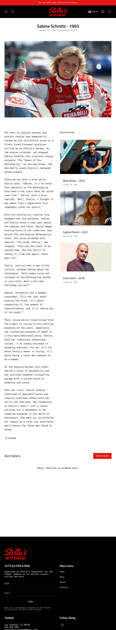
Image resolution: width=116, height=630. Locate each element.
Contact (64, 587)
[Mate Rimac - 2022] (85, 157)
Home (62, 571)
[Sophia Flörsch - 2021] (85, 208)
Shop (62, 577)
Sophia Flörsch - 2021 (75, 232)
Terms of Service (29, 609)
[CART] (109, 11)
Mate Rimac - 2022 (74, 181)
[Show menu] (6, 11)
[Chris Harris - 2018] (85, 257)
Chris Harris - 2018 (73, 278)
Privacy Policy (11, 609)
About (63, 582)
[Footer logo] (16, 553)
